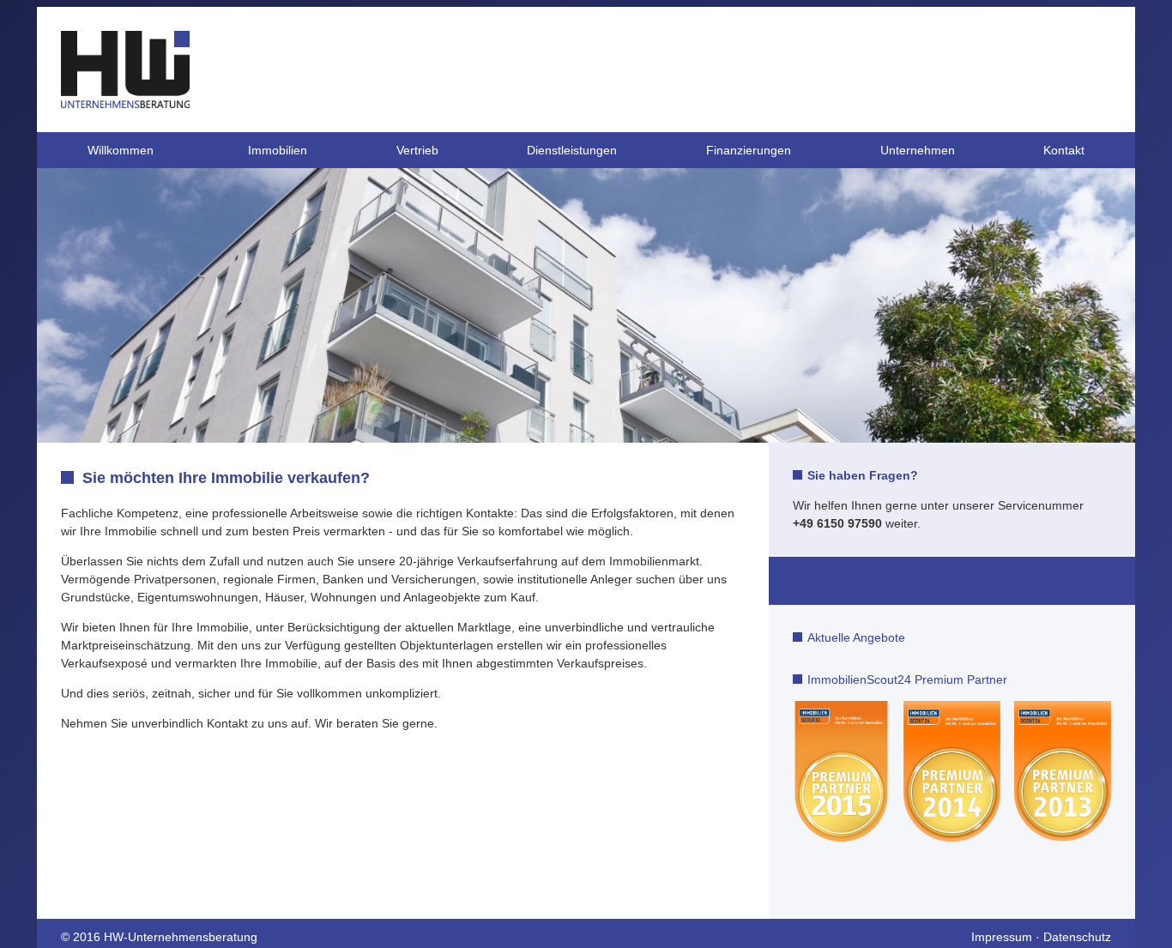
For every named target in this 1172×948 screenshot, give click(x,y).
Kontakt (1063, 150)
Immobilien (277, 150)
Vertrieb (417, 150)
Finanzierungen (748, 150)
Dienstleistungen (572, 150)
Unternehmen (917, 150)
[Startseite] (125, 104)
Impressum (1001, 937)
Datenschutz (1077, 937)
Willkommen (121, 150)
